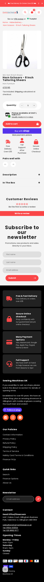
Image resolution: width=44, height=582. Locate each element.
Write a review (22, 213)
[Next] (38, 3)
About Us (7, 482)
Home (5, 22)
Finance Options (10, 478)
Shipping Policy (10, 447)
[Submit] (38, 499)
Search (6, 474)
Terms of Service (11, 451)
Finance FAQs (9, 459)
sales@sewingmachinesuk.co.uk (17, 525)
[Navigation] (39, 12)
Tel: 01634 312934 (10, 527)
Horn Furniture (9, 83)
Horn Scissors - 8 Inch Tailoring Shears (19, 25)
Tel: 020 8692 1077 (11, 530)
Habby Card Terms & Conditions (18, 455)
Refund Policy (9, 443)
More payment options (22, 135)
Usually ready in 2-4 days (22, 117)
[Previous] (5, 3)
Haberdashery (16, 22)
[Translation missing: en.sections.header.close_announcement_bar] (42, 3)
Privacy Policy (9, 438)
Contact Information (13, 434)
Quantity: (11, 105)
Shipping (19, 91)
